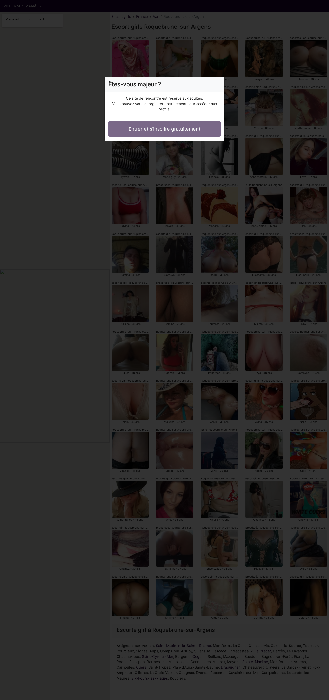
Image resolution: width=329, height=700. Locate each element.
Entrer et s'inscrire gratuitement (164, 129)
